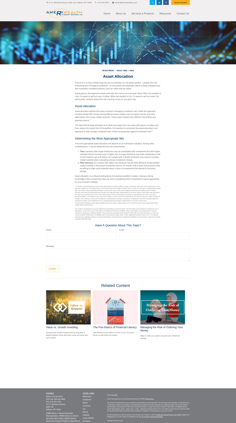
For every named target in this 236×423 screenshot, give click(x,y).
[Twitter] (152, 2)
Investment (87, 399)
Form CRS (114, 395)
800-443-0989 (59, 399)
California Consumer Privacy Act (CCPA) (169, 415)
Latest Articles (88, 418)
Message (50, 246)
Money (85, 412)
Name (48, 229)
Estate (85, 402)
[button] (107, 13)
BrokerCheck (150, 399)
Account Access (180, 2)
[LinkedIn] (159, 2)
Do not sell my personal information (152, 417)
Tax (84, 409)
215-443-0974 (103, 2)
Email (121, 229)
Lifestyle (86, 415)
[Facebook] (166, 2)
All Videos (86, 421)
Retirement (87, 396)
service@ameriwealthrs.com (126, 2)
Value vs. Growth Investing (62, 327)
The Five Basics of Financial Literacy (115, 327)
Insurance (86, 405)
